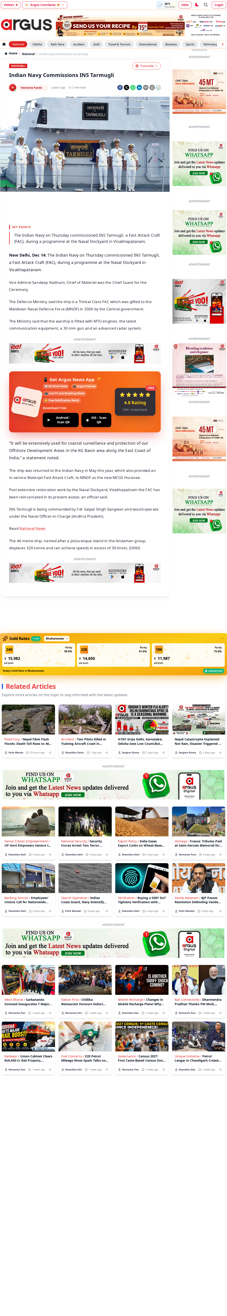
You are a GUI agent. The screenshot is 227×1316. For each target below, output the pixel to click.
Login (219, 5)
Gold (96, 44)
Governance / (128, 1056)
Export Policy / (128, 841)
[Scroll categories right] (223, 44)
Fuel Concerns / (72, 1056)
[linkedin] (139, 87)
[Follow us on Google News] (158, 87)
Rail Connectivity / (188, 999)
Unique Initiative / (188, 1056)
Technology (211, 44)
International (148, 44)
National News (32, 528)
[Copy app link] (152, 87)
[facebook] (120, 87)
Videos (9, 5)
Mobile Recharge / (131, 999)
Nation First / (70, 999)
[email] (146, 87)
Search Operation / (75, 898)
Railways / (11, 1056)
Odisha (37, 44)
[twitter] (126, 87)
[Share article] (50, 752)
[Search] (206, 5)
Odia (184, 5)
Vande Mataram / (187, 898)
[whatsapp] (133, 87)
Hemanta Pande (31, 88)
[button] (38, 655)
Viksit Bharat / (14, 999)
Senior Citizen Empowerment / (27, 841)
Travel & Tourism (119, 44)
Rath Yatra (57, 44)
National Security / (75, 841)
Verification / (127, 898)
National (18, 44)
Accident (78, 44)
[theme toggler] (196, 4)
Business (171, 44)
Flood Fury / (13, 739)
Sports (190, 44)
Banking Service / (17, 898)
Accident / (68, 739)
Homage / (182, 841)
